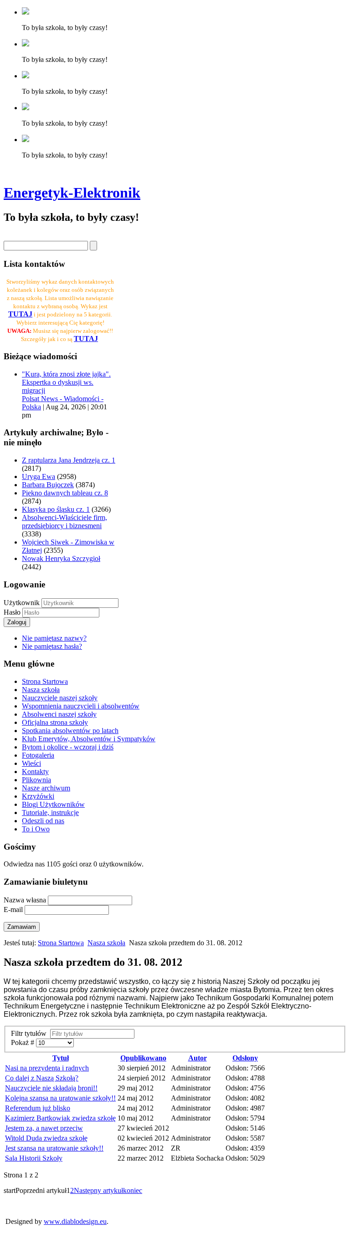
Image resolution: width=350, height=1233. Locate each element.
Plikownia (36, 780)
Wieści (31, 763)
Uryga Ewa (38, 476)
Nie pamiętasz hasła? (52, 646)
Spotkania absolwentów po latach (70, 730)
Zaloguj (16, 622)
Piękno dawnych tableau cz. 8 (65, 493)
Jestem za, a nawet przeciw (44, 1128)
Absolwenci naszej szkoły (59, 714)
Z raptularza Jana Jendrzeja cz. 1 (68, 460)
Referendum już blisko (37, 1108)
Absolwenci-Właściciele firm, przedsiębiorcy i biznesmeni (64, 522)
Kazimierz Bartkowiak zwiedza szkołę (60, 1118)
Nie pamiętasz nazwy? (54, 638)
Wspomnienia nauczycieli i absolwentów (80, 706)
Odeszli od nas (43, 821)
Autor (197, 1058)
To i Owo (36, 829)
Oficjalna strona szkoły (55, 722)
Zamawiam (21, 926)
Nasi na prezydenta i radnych (47, 1068)
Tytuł (60, 1058)
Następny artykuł (98, 1190)
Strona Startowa (45, 681)
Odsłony (245, 1058)
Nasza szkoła (41, 689)
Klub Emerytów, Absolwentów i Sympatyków (88, 739)
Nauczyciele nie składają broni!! (51, 1088)
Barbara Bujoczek (48, 485)
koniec (132, 1190)
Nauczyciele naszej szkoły (60, 698)
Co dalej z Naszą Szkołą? (41, 1078)
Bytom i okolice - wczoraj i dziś (67, 747)
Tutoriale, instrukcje (50, 812)
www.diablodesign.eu (75, 1221)
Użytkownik (22, 602)
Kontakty (35, 771)
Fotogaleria (38, 755)
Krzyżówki (38, 796)
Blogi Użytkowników (53, 804)
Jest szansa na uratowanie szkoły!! (54, 1148)
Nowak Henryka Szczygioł (61, 558)
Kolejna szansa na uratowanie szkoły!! (60, 1098)
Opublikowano (143, 1058)
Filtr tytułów (30, 1033)
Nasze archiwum (46, 788)
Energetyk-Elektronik (72, 192)
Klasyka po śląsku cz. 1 (56, 509)
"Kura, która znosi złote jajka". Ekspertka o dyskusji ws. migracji (66, 382)
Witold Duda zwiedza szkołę (46, 1138)
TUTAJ (86, 338)
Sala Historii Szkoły (33, 1158)
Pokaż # (23, 1042)
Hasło (13, 612)
